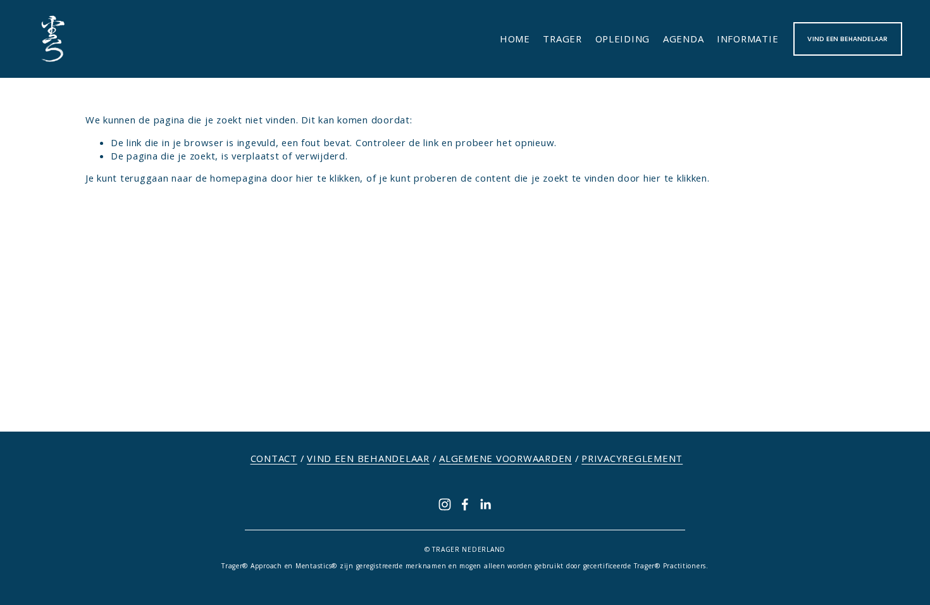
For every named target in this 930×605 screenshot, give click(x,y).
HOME (515, 38)
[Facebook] (465, 504)
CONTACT (274, 458)
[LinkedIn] (485, 504)
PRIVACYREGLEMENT (632, 458)
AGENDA (683, 38)
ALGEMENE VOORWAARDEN (505, 458)
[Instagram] (444, 504)
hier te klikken (328, 178)
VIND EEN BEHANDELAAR (847, 39)
